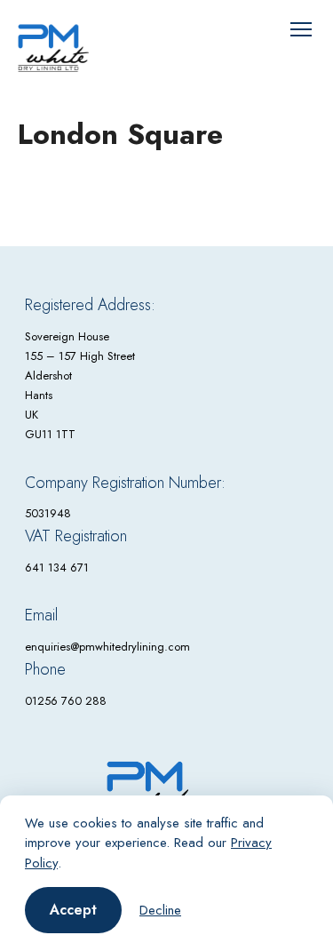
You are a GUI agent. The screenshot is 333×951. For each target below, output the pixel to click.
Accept (73, 909)
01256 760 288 (66, 700)
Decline (160, 910)
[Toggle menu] (301, 29)
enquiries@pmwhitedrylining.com (107, 646)
